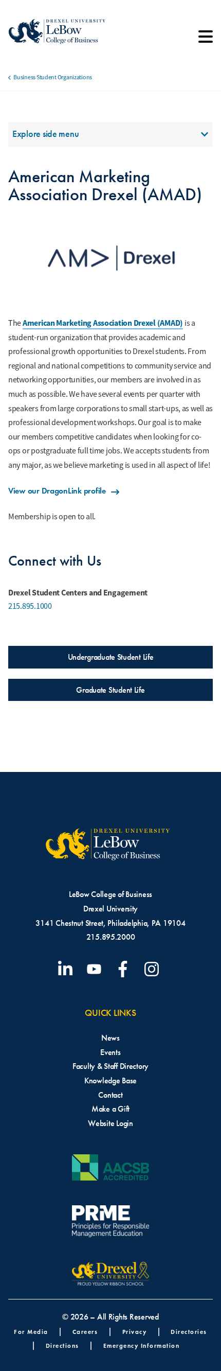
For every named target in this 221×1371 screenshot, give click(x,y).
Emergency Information (141, 1345)
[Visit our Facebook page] (125, 969)
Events (110, 1052)
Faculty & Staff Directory (110, 1066)
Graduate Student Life (110, 690)
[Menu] (205, 40)
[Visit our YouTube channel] (96, 969)
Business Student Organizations (52, 77)
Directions (62, 1345)
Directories (189, 1331)
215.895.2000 (110, 937)
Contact (110, 1095)
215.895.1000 (30, 606)
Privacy (134, 1331)
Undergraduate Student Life (111, 657)
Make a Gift (110, 1109)
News (110, 1038)
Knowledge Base (110, 1080)
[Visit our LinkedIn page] (67, 969)
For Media (31, 1331)
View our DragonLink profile (57, 491)
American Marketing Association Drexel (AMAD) (103, 323)
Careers (85, 1331)
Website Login (110, 1123)
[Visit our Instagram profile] (153, 969)
